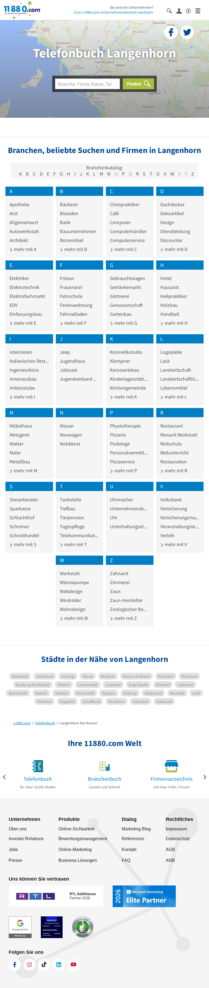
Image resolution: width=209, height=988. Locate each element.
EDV (13, 305)
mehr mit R (175, 470)
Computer (120, 222)
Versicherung (173, 508)
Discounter (171, 240)
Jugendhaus (72, 361)
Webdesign (71, 591)
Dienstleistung (175, 231)
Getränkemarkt (125, 287)
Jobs (13, 849)
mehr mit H (176, 323)
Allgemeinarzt (24, 222)
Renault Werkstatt (178, 435)
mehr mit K (125, 397)
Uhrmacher (121, 499)
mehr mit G (125, 323)
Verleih (167, 535)
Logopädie (171, 352)
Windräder (70, 600)
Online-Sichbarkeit (76, 829)
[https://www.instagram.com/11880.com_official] (29, 965)
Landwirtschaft (175, 370)
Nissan (67, 426)
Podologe (120, 444)
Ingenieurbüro (24, 370)
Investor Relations (26, 838)
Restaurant (171, 426)
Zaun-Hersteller (126, 600)
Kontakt (129, 849)
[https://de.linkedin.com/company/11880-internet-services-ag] (59, 965)
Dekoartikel (172, 213)
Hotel (166, 278)
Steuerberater (24, 499)
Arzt (14, 213)
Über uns (17, 829)
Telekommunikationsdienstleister (79, 535)
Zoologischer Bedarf (129, 609)
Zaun (115, 591)
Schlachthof (22, 517)
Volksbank (171, 499)
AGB (170, 849)
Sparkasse (20, 508)
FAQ (126, 860)
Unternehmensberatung (129, 508)
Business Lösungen (78, 860)
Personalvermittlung (129, 453)
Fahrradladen (73, 314)
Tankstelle (70, 499)
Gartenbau (121, 314)
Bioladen (69, 213)
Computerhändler (128, 231)
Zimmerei (120, 582)
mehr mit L (175, 397)
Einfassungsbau (26, 314)
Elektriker (19, 278)
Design (167, 222)
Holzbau (169, 305)
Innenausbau (23, 379)
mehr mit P (125, 470)
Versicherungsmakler (180, 517)
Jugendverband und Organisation (79, 379)
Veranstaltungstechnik (180, 526)
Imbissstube (22, 388)
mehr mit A (24, 249)
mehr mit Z (125, 618)
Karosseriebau (124, 370)
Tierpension (72, 517)
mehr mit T (75, 544)
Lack (165, 361)
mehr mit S (24, 544)
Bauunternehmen (78, 231)
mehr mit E (24, 323)
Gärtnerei (119, 296)
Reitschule (171, 444)
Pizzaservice (122, 461)
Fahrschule (71, 296)
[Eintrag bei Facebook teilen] (171, 32)
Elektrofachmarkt (27, 296)
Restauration (173, 461)
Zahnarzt (119, 573)
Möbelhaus (21, 426)
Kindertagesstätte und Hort (129, 379)
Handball (169, 314)
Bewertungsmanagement (83, 838)
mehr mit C (125, 249)
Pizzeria (118, 435)
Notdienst (70, 444)
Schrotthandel (24, 535)
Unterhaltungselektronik (129, 526)
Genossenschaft (126, 305)
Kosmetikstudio (126, 352)
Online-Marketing (75, 849)
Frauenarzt (71, 287)
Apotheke (19, 204)
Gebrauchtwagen (127, 278)
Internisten (21, 352)
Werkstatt (70, 573)
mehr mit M (25, 470)
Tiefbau (67, 508)
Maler (15, 453)
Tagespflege (72, 526)
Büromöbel (71, 240)
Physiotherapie (125, 426)
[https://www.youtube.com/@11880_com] (73, 965)
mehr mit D (176, 249)
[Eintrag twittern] (187, 32)
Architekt (19, 240)
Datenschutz (178, 838)
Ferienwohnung (76, 305)
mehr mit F (75, 323)
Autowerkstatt (24, 231)
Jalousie (68, 370)
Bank (65, 222)
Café (114, 213)
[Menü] (200, 10)
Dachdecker (172, 204)
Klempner (120, 361)
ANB (170, 860)
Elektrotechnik (24, 287)
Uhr (114, 517)
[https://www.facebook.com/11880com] (15, 965)
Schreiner (19, 526)
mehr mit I (24, 397)
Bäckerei (69, 204)
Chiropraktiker (124, 204)
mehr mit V (175, 544)
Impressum (176, 829)
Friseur (67, 278)
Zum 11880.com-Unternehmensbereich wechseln (113, 12)
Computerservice (127, 240)
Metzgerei (19, 435)
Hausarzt (169, 287)
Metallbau (20, 461)
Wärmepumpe (74, 582)
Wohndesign (72, 609)
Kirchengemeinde (128, 388)
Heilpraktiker (173, 296)
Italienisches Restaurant (29, 361)
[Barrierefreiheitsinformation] (190, 10)
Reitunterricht (174, 453)
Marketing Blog (136, 829)
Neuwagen (71, 435)
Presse (15, 860)
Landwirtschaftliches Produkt (180, 379)
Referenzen (133, 838)
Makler (16, 444)
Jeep (65, 352)
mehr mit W (75, 618)
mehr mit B (75, 249)
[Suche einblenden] (171, 10)
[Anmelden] (181, 10)
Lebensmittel (174, 388)
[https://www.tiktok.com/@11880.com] (44, 965)
